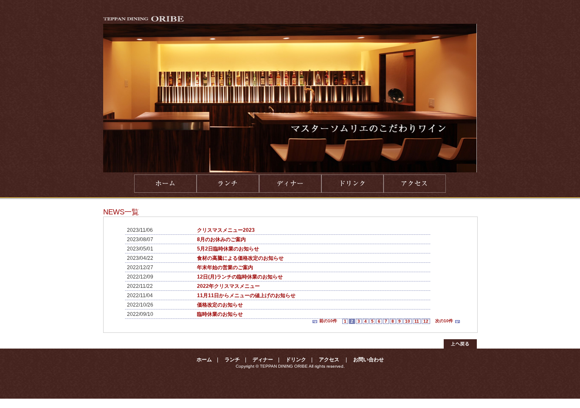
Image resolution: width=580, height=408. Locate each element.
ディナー (263, 360)
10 (407, 321)
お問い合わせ (368, 360)
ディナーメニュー (290, 183)
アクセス (414, 183)
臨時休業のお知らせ (220, 314)
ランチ (232, 360)
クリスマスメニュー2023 (226, 230)
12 (425, 321)
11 (416, 321)
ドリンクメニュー (352, 183)
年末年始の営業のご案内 (225, 267)
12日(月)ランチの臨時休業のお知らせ (240, 277)
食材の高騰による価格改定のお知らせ (240, 258)
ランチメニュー (227, 183)
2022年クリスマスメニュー (228, 286)
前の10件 (328, 321)
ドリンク (296, 360)
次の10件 (444, 321)
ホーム (165, 183)
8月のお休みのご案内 (221, 239)
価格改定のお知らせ (220, 305)
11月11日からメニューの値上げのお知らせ (246, 295)
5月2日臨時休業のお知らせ (228, 249)
